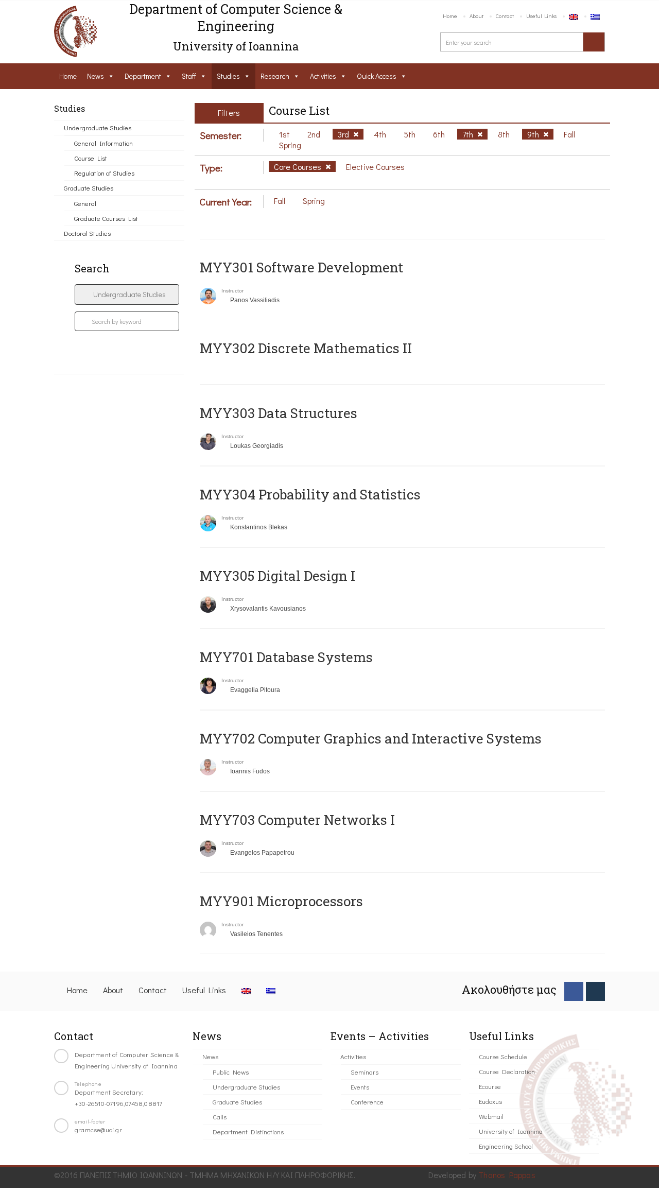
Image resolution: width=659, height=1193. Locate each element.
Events (360, 1086)
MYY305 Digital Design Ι (277, 575)
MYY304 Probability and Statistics (310, 494)
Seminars (364, 1071)
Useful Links (541, 16)
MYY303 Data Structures (278, 413)
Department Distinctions (248, 1131)
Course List (90, 157)
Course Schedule (503, 1056)
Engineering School (506, 1146)
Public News (231, 1071)
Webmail (491, 1116)
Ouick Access (376, 76)
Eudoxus (490, 1101)
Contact (505, 16)
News (95, 76)
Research (275, 76)
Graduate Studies (88, 187)
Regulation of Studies (104, 172)
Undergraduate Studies (97, 127)
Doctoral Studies (87, 233)
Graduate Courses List (106, 218)
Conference (367, 1101)
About (476, 16)
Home (450, 16)
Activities (323, 76)
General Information (103, 143)
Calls (220, 1116)
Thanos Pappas (506, 1174)
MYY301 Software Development (301, 267)
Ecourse (490, 1086)
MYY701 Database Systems (286, 657)
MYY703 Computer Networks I (297, 819)
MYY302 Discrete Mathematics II (306, 348)
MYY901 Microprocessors (281, 901)
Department (143, 76)
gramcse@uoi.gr (98, 1129)
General (85, 203)
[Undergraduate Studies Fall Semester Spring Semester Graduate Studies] (127, 294)
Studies (228, 76)
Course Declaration (507, 1071)
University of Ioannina (511, 1131)
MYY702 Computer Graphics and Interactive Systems (371, 738)
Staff (189, 76)
